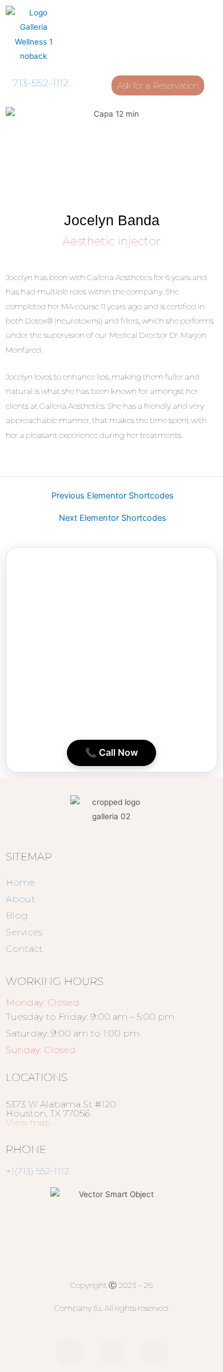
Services (24, 932)
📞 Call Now (111, 752)
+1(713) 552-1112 (37, 1171)
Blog (17, 915)
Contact (24, 948)
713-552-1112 (41, 83)
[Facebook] (69, 1352)
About (20, 899)
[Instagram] (111, 1352)
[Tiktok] (153, 1352)
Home (20, 882)
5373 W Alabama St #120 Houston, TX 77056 (61, 1113)
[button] (186, 35)
